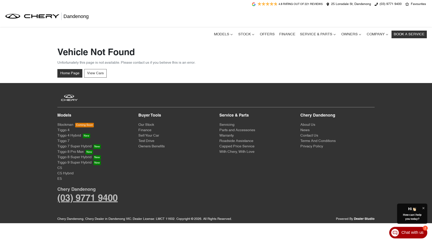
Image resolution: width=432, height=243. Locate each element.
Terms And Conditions (318, 141)
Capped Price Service (236, 146)
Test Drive (146, 141)
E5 (59, 179)
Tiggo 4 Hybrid (69, 135)
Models (221, 34)
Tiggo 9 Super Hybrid (74, 162)
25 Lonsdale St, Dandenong (351, 4)
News (305, 130)
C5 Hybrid (65, 173)
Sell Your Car (148, 135)
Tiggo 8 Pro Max (70, 152)
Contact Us (309, 135)
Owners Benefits (151, 146)
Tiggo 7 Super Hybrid (74, 146)
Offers (267, 34)
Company (376, 34)
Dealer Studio (364, 219)
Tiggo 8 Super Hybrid (74, 157)
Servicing (226, 125)
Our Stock (146, 125)
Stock (244, 34)
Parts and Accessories (237, 130)
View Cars (95, 73)
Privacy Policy (311, 146)
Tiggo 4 (63, 130)
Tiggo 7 (63, 141)
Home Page (69, 73)
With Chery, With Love (236, 152)
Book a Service (409, 34)
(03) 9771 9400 (391, 4)
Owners (349, 34)
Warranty (226, 135)
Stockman (65, 125)
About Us (307, 125)
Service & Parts (316, 34)
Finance (287, 34)
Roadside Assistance (236, 141)
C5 (59, 168)
